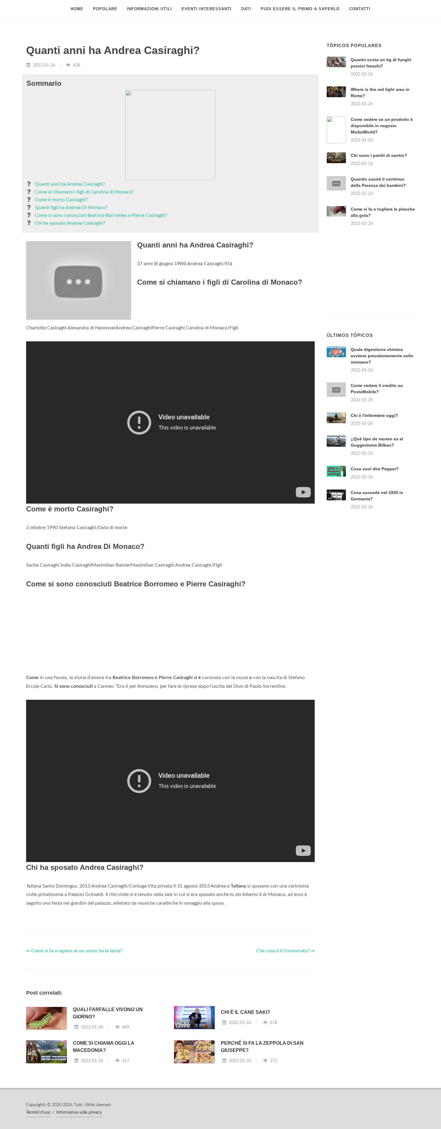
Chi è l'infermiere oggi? (374, 415)
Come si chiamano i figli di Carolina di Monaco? (84, 192)
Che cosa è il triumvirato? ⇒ (285, 950)
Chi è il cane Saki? (245, 1012)
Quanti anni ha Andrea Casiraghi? (70, 184)
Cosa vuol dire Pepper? (375, 468)
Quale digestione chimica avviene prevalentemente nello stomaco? (382, 355)
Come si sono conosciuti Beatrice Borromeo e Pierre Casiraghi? (101, 215)
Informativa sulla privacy (79, 1112)
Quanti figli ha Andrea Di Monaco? (71, 207)
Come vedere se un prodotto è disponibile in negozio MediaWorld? (382, 125)
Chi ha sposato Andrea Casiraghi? (70, 223)
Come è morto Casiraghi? (61, 199)
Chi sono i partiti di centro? (379, 155)
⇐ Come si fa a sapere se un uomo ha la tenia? (74, 950)
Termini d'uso (38, 1112)
